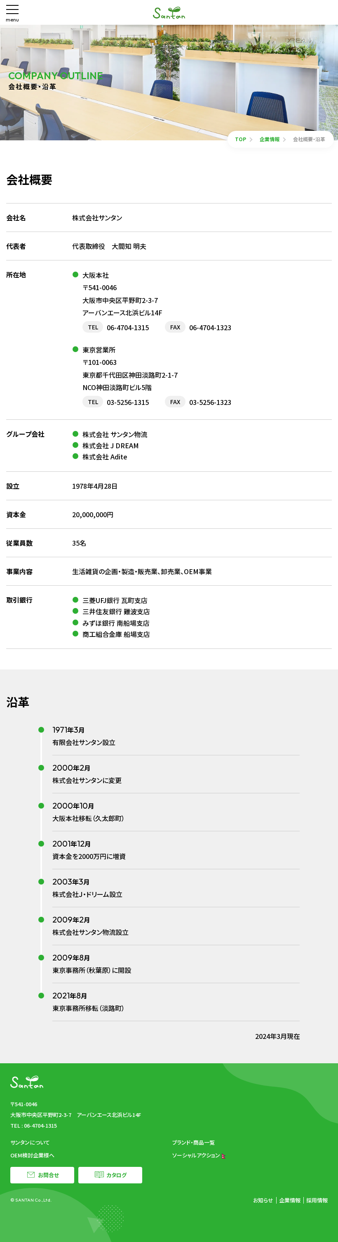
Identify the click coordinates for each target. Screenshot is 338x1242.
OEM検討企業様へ (32, 1155)
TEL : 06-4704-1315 (33, 1125)
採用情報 (317, 1200)
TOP (240, 138)
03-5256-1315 (128, 402)
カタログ (116, 1175)
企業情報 (269, 138)
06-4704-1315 (128, 327)
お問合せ (48, 1175)
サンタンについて (30, 1142)
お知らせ (263, 1200)
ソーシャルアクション (196, 1155)
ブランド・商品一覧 (193, 1142)
